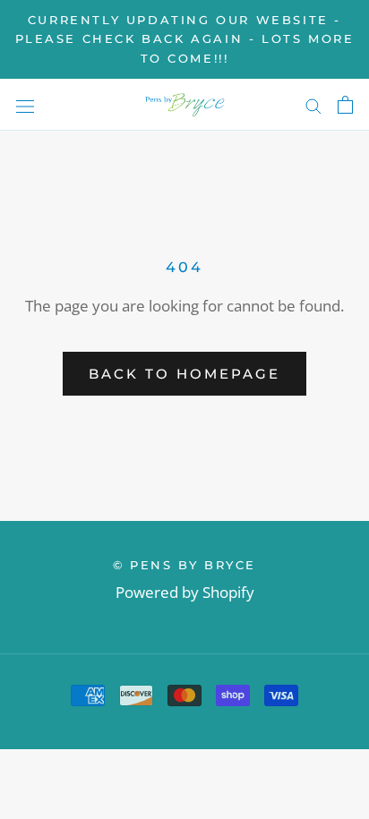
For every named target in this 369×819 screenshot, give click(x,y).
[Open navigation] (25, 104)
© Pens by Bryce (184, 565)
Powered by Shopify (185, 592)
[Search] (313, 105)
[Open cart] (345, 105)
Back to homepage (184, 373)
